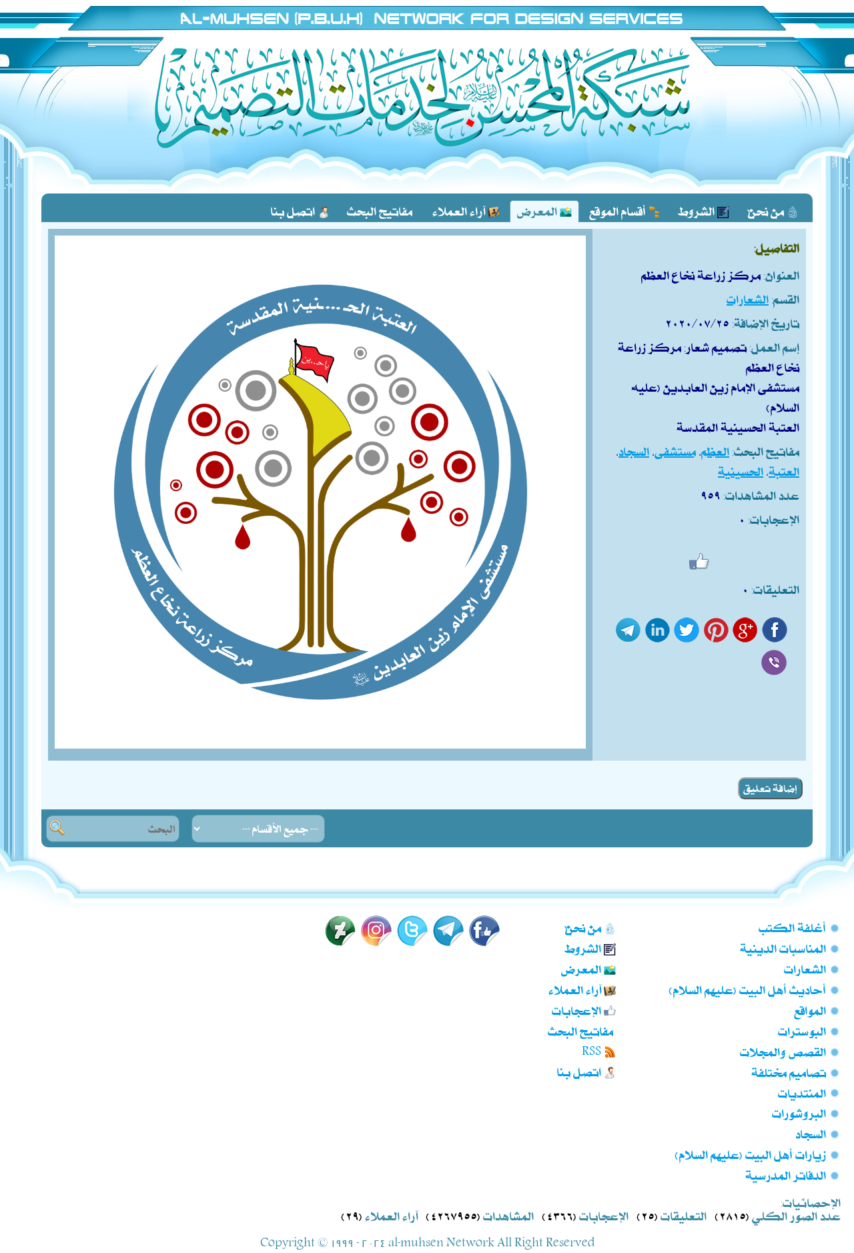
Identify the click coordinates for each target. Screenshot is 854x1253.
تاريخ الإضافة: (765, 323)
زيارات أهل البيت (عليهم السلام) (750, 1154)
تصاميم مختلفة (788, 1072)
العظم (715, 451)
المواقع (810, 1010)
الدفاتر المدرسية (785, 1175)
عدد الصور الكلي (796, 1215)
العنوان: (781, 275)
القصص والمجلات (783, 1051)
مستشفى (675, 451)
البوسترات (802, 1030)
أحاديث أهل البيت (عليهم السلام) (747, 989)
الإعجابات (603, 1215)
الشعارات (748, 299)
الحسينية (740, 471)
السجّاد (810, 1133)
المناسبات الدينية (783, 948)
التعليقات (684, 1215)
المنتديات (802, 1093)
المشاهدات (508, 1215)
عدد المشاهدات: (761, 495)
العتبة (784, 471)
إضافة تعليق (770, 788)
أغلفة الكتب (792, 927)
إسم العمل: (774, 347)
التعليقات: (775, 589)
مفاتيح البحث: (765, 451)
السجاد (633, 451)
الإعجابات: (773, 519)
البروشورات (799, 1113)
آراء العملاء (391, 1215)
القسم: (785, 299)
